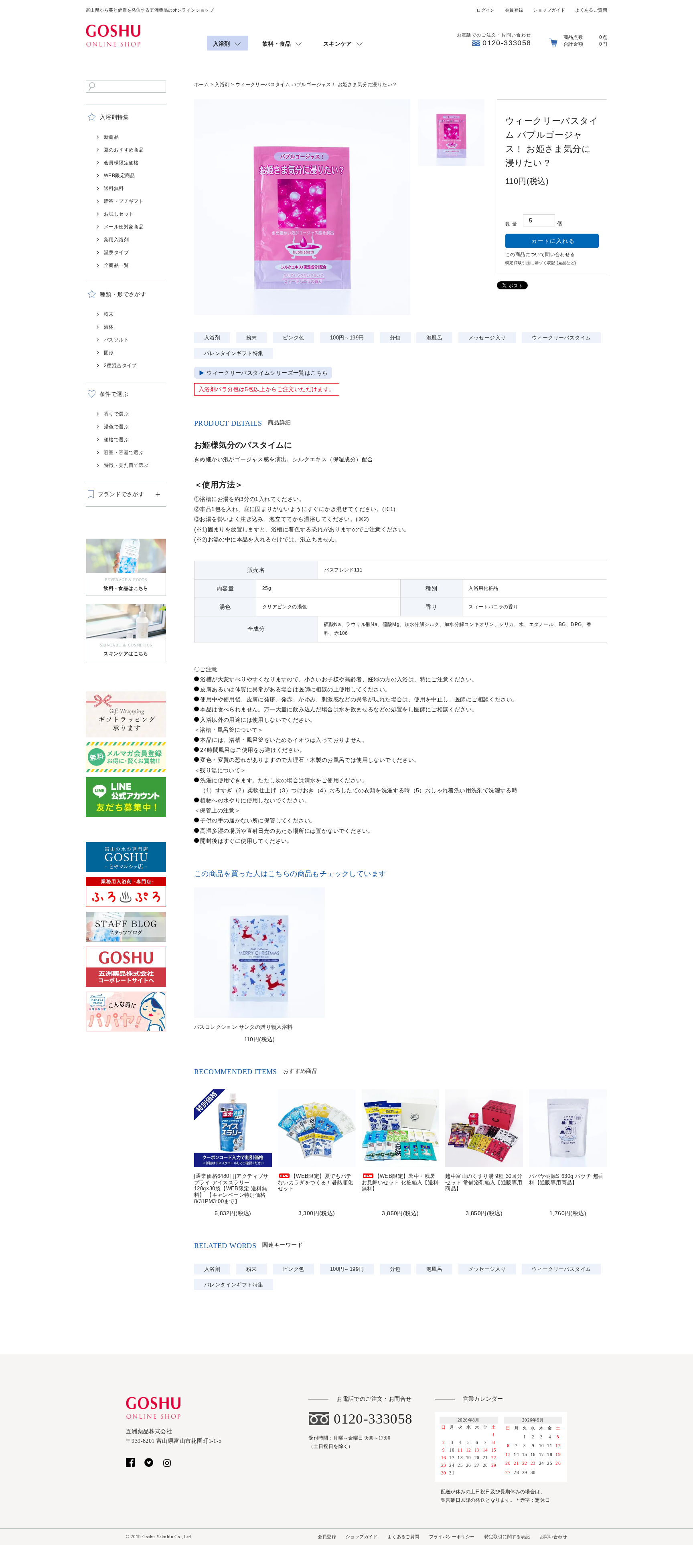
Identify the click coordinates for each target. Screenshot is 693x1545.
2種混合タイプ (120, 365)
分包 (395, 338)
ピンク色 (293, 338)
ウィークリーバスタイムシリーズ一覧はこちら (267, 373)
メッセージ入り (487, 338)
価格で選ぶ (116, 439)
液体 (109, 327)
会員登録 (514, 10)
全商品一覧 (116, 265)
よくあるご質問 (591, 10)
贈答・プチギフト (124, 201)
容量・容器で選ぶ (124, 452)
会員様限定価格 (121, 163)
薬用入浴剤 (116, 239)
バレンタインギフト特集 (233, 353)
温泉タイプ (116, 252)
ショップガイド (549, 10)
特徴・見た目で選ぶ (126, 465)
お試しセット (119, 214)
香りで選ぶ (116, 414)
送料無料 (114, 188)
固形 (109, 352)
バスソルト (116, 340)
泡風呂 (434, 338)
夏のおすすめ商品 (124, 150)
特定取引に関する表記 (507, 1536)
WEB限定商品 (119, 175)
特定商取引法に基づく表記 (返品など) (540, 263)
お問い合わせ (553, 1536)
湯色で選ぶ (116, 427)
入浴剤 (222, 84)
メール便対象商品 (124, 227)
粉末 (109, 314)
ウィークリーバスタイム (561, 338)
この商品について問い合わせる (540, 254)
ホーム (201, 84)
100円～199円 (347, 338)
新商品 (111, 137)
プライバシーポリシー (452, 1536)
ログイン (485, 10)
